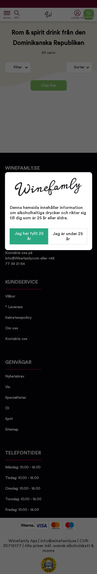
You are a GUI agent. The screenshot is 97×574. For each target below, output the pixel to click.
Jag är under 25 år (68, 236)
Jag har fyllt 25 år (28, 236)
